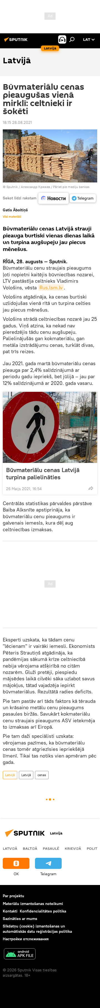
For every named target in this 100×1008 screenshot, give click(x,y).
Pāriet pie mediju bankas (71, 187)
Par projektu (13, 895)
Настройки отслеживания (26, 938)
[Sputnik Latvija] (17, 41)
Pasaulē (51, 848)
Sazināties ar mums (20, 918)
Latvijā (10, 775)
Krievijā (73, 848)
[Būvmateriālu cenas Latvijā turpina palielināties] (50, 427)
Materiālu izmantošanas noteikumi (33, 903)
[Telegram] (83, 198)
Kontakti (10, 911)
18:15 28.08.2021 (17, 122)
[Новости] (53, 198)
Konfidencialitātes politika (43, 911)
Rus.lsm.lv (50, 287)
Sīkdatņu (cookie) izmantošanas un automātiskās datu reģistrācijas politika (37, 929)
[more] (90, 488)
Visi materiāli (12, 217)
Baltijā (30, 848)
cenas (42, 775)
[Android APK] (20, 954)
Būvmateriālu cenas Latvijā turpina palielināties (42, 473)
